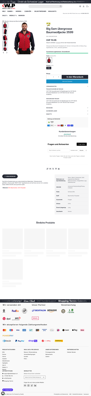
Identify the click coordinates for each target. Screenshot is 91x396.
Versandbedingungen (29, 354)
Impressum (86, 394)
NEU (3, 352)
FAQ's (25, 358)
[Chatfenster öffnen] (3, 393)
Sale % (4, 365)
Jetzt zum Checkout (67, 81)
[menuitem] (13, 352)
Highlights (5, 363)
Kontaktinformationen (77, 394)
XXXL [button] (48, 68)
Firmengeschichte (50, 352)
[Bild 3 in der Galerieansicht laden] (5, 37)
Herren (18, 11)
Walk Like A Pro (10, 394)
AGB (70, 394)
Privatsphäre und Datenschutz (61, 394)
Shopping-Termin (8, 381)
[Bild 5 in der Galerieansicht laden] (5, 50)
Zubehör (27, 11)
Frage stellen (81, 144)
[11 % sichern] (44, 377)
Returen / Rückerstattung (30, 352)
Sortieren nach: (74, 150)
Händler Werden (71, 352)
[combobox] (43, 6)
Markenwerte (49, 354)
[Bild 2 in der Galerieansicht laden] (5, 31)
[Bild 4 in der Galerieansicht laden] (5, 44)
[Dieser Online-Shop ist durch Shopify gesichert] (50, 123)
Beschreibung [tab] (10, 176)
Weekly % (5, 367)
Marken (4, 369)
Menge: (48, 73)
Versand (58, 42)
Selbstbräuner (6, 360)
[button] (80, 6)
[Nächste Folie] (7, 52)
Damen (9, 11)
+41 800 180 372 (85, 13)
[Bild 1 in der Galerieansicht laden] (5, 25)
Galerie (47, 356)
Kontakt (26, 356)
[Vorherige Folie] (3, 52)
